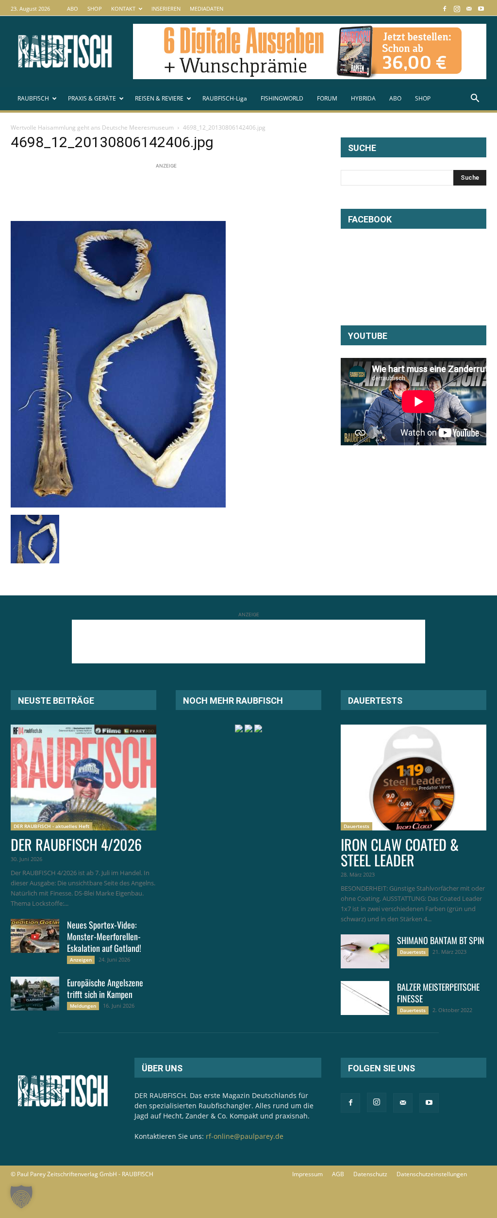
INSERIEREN (166, 8)
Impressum (307, 1174)
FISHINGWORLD (282, 98)
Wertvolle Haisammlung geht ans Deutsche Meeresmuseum (92, 127)
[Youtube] (481, 8)
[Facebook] (444, 8)
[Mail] (469, 8)
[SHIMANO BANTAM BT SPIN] (365, 951)
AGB (338, 1174)
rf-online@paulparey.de (244, 1136)
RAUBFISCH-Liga (224, 98)
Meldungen (83, 1005)
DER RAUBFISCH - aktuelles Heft (51, 826)
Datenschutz (370, 1174)
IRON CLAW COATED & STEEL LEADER (400, 852)
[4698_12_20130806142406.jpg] (118, 505)
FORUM (327, 98)
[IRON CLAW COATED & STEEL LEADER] (413, 777)
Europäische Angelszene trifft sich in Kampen (105, 988)
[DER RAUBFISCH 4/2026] (83, 777)
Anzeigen (81, 959)
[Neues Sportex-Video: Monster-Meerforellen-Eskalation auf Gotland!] (35, 936)
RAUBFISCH (33, 98)
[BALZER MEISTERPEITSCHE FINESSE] (365, 998)
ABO (72, 8)
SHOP (94, 8)
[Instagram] (456, 8)
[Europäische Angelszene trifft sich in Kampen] (35, 994)
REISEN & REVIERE (159, 98)
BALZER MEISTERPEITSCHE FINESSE (438, 993)
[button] (474, 99)
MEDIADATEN (206, 8)
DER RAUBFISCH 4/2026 (76, 844)
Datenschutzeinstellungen (432, 1174)
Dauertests (356, 826)
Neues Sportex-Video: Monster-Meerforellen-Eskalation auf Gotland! (104, 936)
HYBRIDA (363, 98)
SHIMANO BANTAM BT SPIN (440, 940)
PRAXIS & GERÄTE (92, 98)
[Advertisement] (187, 193)
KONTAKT (123, 8)
